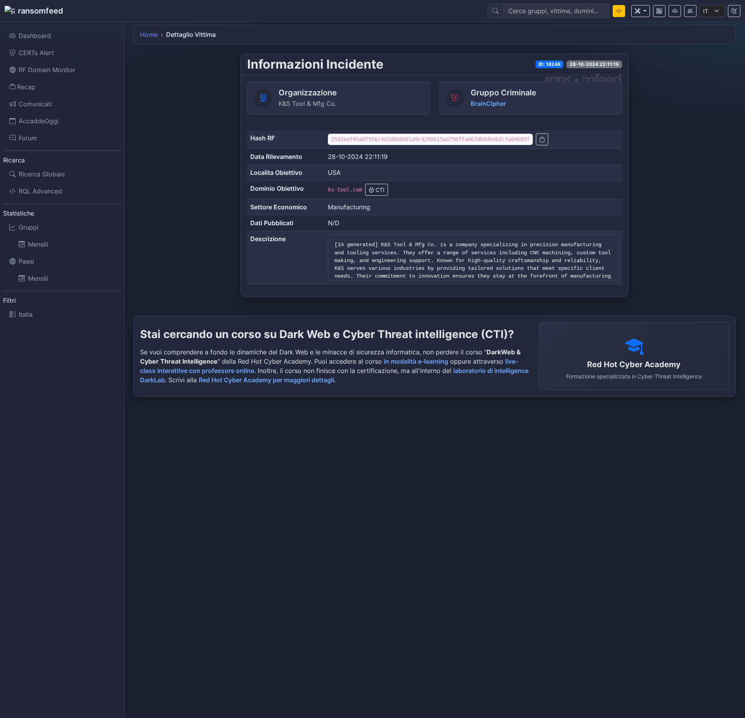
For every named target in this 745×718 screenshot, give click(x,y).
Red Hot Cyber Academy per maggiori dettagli (266, 380)
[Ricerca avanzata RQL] (619, 11)
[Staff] (690, 11)
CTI (379, 189)
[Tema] (734, 11)
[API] (675, 11)
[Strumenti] (640, 11)
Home (149, 34)
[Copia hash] (542, 139)
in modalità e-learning (416, 361)
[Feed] (659, 11)
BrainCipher (488, 103)
